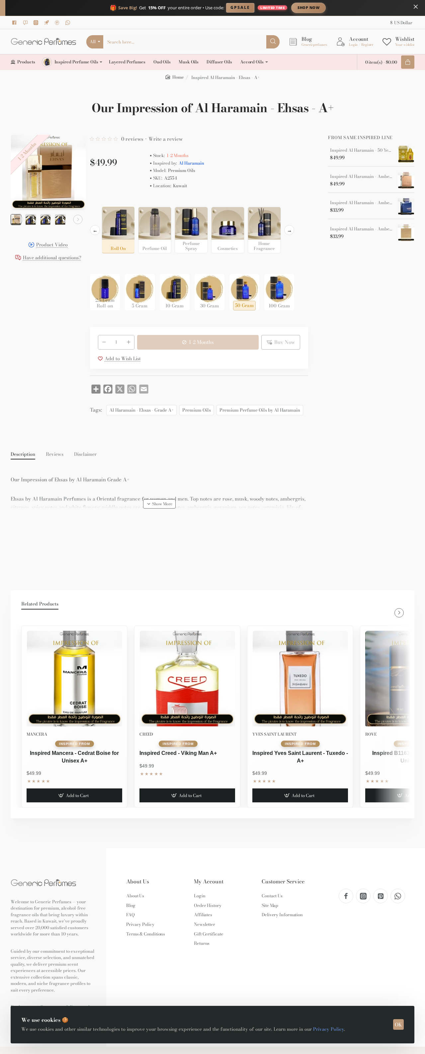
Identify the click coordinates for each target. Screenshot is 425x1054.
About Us (137, 881)
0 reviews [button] (132, 139)
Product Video (52, 245)
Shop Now (308, 7)
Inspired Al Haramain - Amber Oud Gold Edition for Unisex (361, 229)
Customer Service (283, 881)
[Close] (416, 7)
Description (23, 454)
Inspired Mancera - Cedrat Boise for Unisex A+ (74, 756)
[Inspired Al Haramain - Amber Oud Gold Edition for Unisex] (406, 232)
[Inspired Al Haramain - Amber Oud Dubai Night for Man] (406, 206)
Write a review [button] (165, 139)
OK (398, 1024)
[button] (18, 219)
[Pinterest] (58, 22)
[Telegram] (47, 22)
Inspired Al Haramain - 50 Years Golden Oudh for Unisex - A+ (361, 150)
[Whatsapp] (69, 22)
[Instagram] (37, 22)
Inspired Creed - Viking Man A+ (178, 753)
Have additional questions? (52, 258)
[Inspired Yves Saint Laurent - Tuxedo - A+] (300, 678)
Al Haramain (191, 163)
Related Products (39, 604)
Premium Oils (196, 410)
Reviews (54, 454)
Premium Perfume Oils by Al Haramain (259, 410)
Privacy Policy (328, 1029)
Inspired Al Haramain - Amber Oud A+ (361, 177)
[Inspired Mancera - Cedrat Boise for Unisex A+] (74, 678)
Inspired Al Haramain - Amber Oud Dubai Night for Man (361, 203)
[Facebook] (16, 22)
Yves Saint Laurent (274, 734)
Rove (371, 734)
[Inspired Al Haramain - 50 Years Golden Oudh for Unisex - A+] (406, 154)
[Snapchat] (26, 22)
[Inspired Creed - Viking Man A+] (187, 678)
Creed (146, 734)
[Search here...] (273, 41)
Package (100, 263)
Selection (101, 201)
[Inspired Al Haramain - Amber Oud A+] (406, 180)
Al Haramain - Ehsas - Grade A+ (141, 410)
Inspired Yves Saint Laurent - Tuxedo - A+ (300, 756)
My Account (208, 881)
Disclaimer (85, 454)
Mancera (37, 734)
